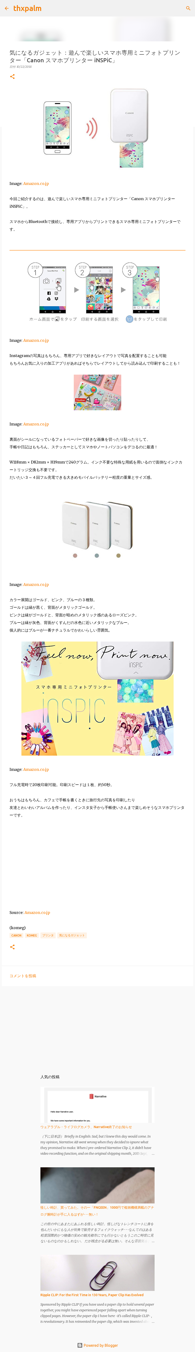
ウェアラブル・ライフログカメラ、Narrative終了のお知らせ (86, 1127)
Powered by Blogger (100, 1345)
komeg (32, 935)
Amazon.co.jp (36, 183)
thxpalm (27, 8)
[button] (12, 77)
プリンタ (48, 935)
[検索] (48, 8)
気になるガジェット (72, 935)
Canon (16, 935)
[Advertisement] (97, 1026)
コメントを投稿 (23, 976)
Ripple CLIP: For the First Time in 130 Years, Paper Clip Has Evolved (92, 1295)
